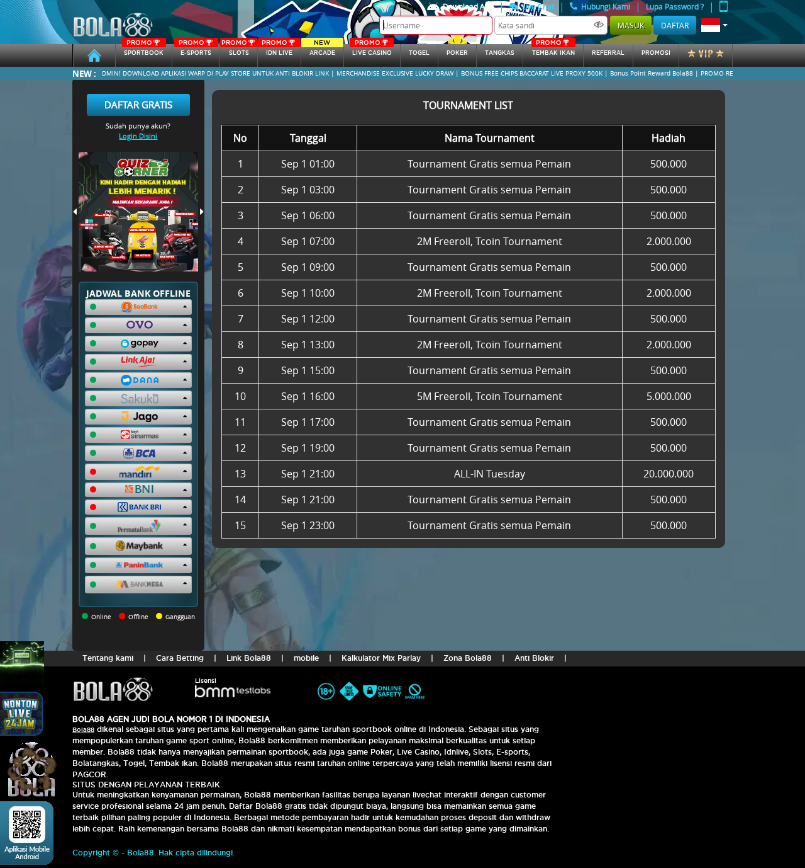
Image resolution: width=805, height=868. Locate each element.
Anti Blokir (534, 658)
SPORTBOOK (144, 50)
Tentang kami (107, 658)
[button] (714, 25)
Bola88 (83, 729)
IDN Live (277, 50)
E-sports (195, 50)
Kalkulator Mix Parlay (381, 658)
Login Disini (138, 135)
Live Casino (372, 50)
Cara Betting (180, 658)
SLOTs (235, 50)
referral (608, 53)
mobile (306, 658)
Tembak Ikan (553, 50)
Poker (457, 53)
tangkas (499, 53)
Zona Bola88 (467, 658)
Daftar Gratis (138, 104)
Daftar (675, 25)
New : (84, 73)
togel (419, 53)
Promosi (655, 53)
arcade (322, 50)
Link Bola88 (248, 658)
